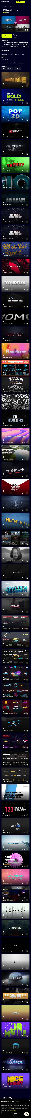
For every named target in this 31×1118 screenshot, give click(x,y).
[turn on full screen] (22, 86)
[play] (3, 30)
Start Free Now (20, 1)
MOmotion (6, 12)
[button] (15, 1112)
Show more (6, 50)
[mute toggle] (3, 84)
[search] (26, 2)
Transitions (17, 68)
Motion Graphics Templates (8, 7)
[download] (27, 86)
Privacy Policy (10, 1108)
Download (4, 63)
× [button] (29, 1100)
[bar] (29, 2)
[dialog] (15, 1108)
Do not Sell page (13, 1110)
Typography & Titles (7, 68)
